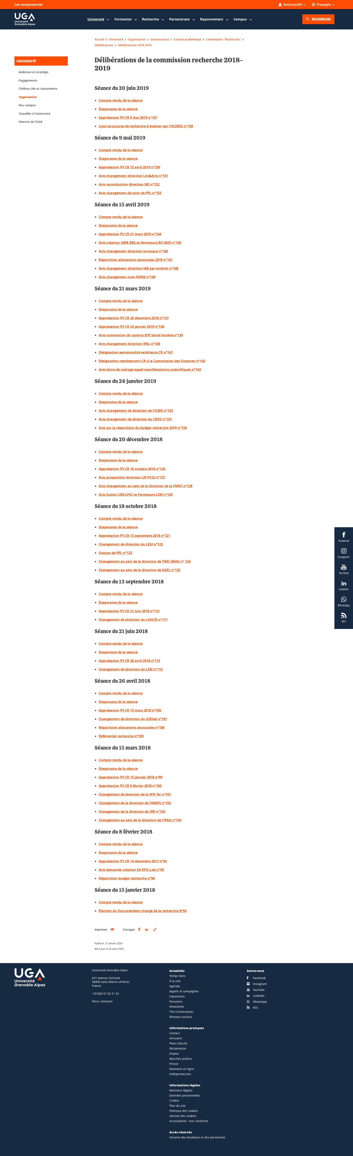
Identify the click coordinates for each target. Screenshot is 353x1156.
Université (26, 61)
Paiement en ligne (181, 1069)
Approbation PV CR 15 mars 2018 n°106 (130, 710)
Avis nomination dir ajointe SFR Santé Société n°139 (141, 335)
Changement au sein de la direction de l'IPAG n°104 (140, 820)
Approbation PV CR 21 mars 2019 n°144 (130, 234)
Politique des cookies (183, 1111)
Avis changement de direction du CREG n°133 (135, 419)
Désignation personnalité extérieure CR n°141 (136, 352)
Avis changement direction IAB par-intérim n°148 (138, 268)
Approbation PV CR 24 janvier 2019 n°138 (131, 326)
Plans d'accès (178, 1043)
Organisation (28, 97)
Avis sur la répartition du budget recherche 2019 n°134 (143, 427)
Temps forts (177, 976)
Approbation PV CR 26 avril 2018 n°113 (129, 660)
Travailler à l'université (34, 113)
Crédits (174, 1100)
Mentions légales (181, 1090)
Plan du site (177, 1106)
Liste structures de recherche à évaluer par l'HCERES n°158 (146, 126)
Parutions (175, 1001)
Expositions (177, 996)
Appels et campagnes (184, 991)
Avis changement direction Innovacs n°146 (133, 251)
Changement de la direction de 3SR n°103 (132, 811)
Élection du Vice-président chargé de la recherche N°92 (143, 911)
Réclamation (177, 1048)
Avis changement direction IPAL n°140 (129, 343)
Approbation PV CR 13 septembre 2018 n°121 (134, 535)
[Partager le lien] (154, 929)
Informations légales (184, 1085)
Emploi (174, 1053)
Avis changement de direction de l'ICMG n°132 (136, 410)
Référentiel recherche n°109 (121, 736)
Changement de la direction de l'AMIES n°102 (135, 803)
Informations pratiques (186, 1028)
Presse (173, 1064)
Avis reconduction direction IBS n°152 (129, 184)
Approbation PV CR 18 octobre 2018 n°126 (132, 469)
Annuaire (175, 1038)
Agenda (174, 986)
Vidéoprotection (180, 1074)
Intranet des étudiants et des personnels (197, 1137)
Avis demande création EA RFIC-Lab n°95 (131, 869)
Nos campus (27, 105)
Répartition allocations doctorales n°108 (131, 727)
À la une (175, 981)
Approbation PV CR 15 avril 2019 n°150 (129, 167)
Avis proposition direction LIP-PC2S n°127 (132, 477)
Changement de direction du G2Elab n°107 (133, 719)
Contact (174, 1033)
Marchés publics (180, 1059)
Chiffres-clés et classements (38, 89)
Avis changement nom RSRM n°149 (127, 277)
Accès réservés (180, 1132)
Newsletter (176, 1006)
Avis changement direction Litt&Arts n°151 (133, 175)
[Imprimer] (112, 929)
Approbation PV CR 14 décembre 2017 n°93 (133, 861)
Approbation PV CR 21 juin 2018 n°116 (129, 611)
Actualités (176, 971)
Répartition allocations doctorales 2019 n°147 (136, 259)
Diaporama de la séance (118, 109)
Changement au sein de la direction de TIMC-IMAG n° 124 (145, 561)
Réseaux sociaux (180, 1017)
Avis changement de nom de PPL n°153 (130, 193)
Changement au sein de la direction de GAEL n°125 (139, 570)
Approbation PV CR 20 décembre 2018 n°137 (134, 318)
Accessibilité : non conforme (188, 1121)
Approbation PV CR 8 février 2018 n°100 (130, 785)
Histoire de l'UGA (30, 122)
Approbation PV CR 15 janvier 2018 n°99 (130, 777)
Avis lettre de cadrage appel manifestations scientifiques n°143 (150, 369)
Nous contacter (102, 1001)
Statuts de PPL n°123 (115, 553)
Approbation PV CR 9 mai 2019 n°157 (128, 117)
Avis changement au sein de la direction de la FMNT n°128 (145, 486)
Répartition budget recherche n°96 (127, 878)
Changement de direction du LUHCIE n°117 (133, 619)
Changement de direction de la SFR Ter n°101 (135, 794)
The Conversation (181, 1012)
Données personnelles (184, 1095)
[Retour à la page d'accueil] (25, 19)
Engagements (28, 80)
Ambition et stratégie (33, 72)
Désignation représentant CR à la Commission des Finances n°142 (152, 361)
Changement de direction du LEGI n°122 (131, 544)
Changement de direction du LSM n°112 (131, 669)
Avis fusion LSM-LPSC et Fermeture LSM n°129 (136, 494)
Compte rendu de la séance (121, 100)
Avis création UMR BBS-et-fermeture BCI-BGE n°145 (140, 242)
